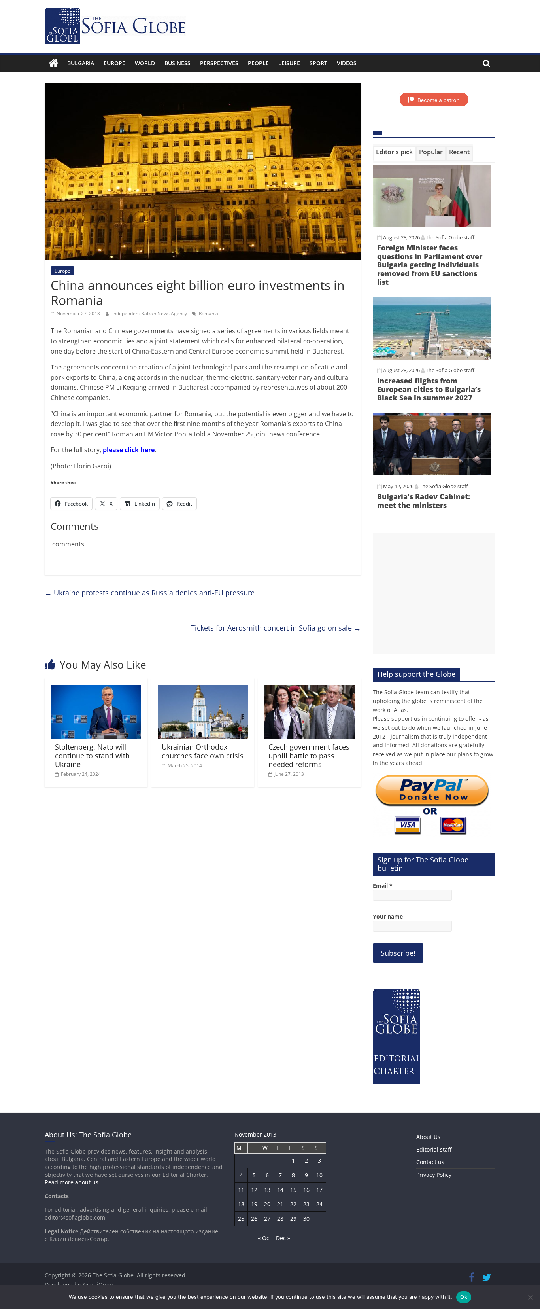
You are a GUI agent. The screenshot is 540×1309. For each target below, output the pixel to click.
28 (280, 1218)
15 (293, 1189)
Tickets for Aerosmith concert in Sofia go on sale (276, 628)
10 (319, 1175)
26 (254, 1218)
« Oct (264, 1238)
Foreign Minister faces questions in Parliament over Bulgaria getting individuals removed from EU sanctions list (429, 264)
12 (254, 1189)
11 (241, 1189)
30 (306, 1218)
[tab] (394, 153)
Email (383, 885)
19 (254, 1204)
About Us (428, 1136)
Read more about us (71, 1182)
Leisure (289, 63)
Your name (388, 916)
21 (280, 1204)
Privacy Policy (433, 1174)
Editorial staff (433, 1149)
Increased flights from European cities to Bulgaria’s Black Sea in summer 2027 (429, 389)
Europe (114, 63)
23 (306, 1204)
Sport (318, 63)
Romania (208, 313)
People (258, 63)
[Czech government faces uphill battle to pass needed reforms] (309, 689)
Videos (347, 63)
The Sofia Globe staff (450, 237)
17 (319, 1189)
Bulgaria (80, 63)
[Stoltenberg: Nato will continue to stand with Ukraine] (96, 689)
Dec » (283, 1238)
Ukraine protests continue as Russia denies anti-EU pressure (150, 592)
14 (280, 1189)
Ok (463, 1297)
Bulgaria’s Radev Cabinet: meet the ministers (423, 501)
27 (267, 1218)
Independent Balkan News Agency (150, 313)
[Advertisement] (434, 593)
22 (293, 1204)
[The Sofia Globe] (53, 63)
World (145, 63)
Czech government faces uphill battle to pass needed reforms (308, 755)
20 (267, 1204)
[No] (530, 1297)
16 (306, 1189)
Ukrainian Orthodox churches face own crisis (203, 751)
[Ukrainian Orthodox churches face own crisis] (203, 689)
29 (293, 1218)
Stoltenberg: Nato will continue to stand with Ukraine (92, 755)
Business (177, 63)
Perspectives (219, 63)
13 (267, 1189)
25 (241, 1218)
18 (241, 1204)
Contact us (430, 1162)
